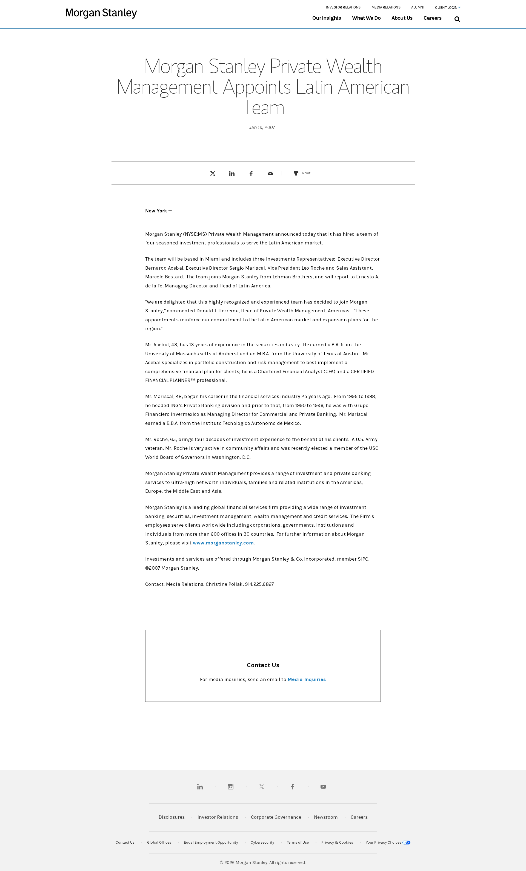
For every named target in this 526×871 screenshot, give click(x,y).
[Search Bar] (457, 18)
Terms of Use (298, 842)
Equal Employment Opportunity (211, 842)
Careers (433, 18)
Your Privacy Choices (384, 842)
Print (309, 169)
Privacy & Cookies (337, 842)
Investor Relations (343, 7)
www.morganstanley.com (223, 543)
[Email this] (270, 173)
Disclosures (172, 817)
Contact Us (125, 842)
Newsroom (326, 817)
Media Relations (386, 7)
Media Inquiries (307, 679)
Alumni (417, 7)
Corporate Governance (276, 817)
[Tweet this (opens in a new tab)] (212, 173)
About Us (402, 18)
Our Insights (326, 18)
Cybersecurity (262, 842)
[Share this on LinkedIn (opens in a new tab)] (232, 173)
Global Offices (159, 842)
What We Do (366, 18)
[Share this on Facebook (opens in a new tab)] (251, 173)
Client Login (446, 7)
